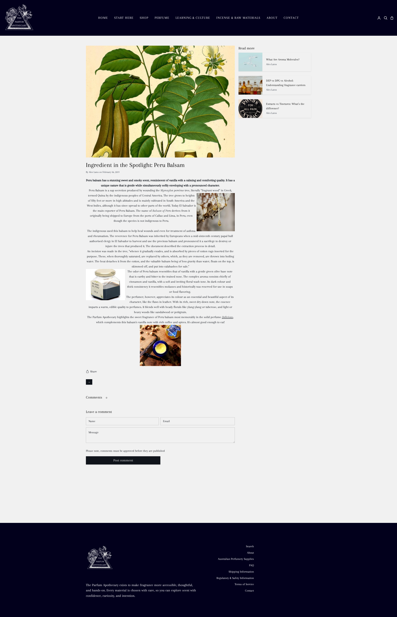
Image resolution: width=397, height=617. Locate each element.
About (250, 552)
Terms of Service (244, 584)
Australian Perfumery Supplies (236, 558)
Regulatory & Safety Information (235, 578)
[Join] (56, 605)
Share (93, 371)
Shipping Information (241, 571)
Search (250, 546)
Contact (249, 590)
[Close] (62, 590)
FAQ (251, 565)
